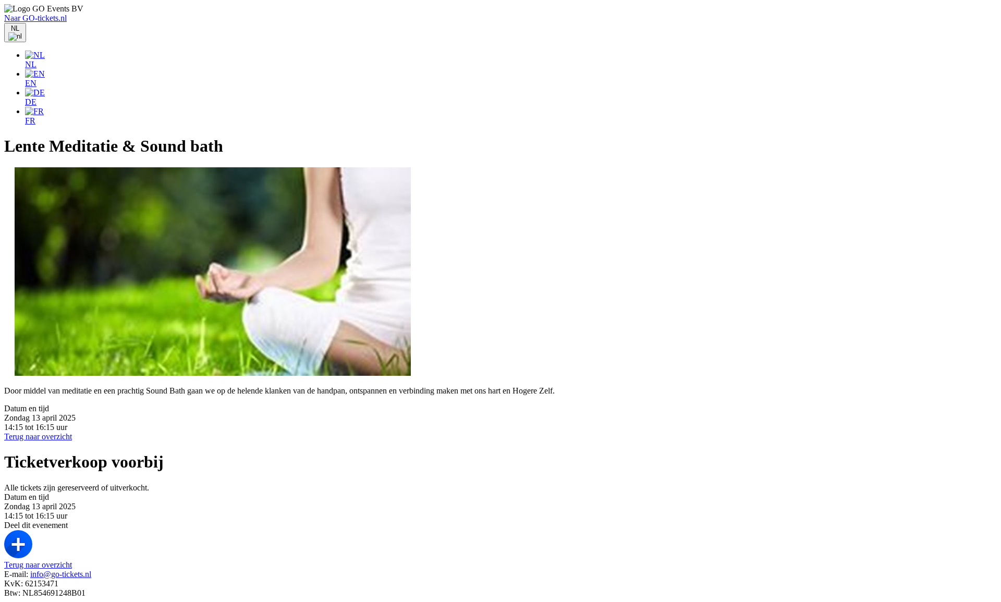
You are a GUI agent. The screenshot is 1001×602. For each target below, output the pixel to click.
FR (30, 120)
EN (30, 83)
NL (30, 64)
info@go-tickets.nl (60, 574)
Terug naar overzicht (38, 436)
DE (30, 101)
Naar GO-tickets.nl (35, 18)
